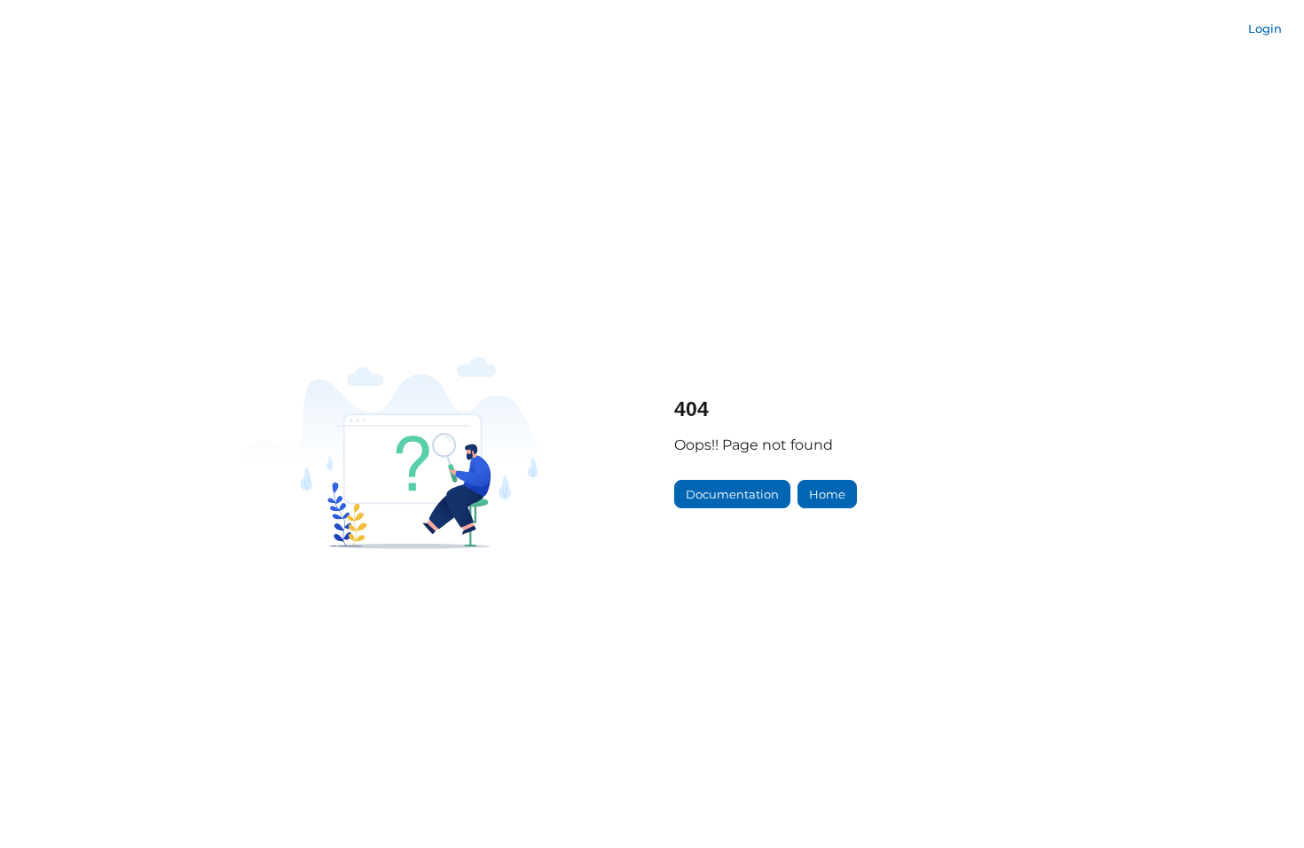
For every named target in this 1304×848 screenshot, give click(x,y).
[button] (1264, 803)
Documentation (732, 494)
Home (827, 494)
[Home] (71, 28)
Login (1265, 28)
